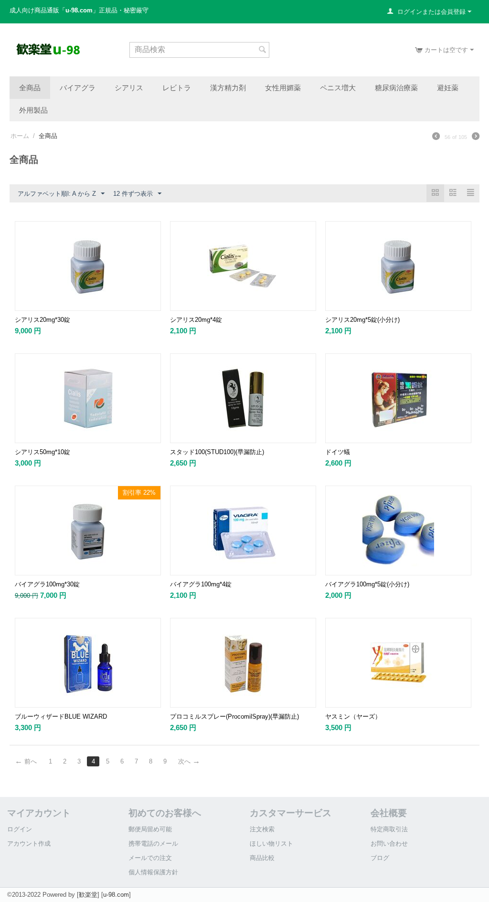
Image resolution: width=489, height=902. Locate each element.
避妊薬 (447, 87)
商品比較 (262, 857)
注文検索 (262, 829)
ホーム (20, 135)
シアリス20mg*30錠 (42, 319)
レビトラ (176, 87)
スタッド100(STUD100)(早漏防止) (217, 452)
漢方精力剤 (228, 87)
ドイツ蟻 (337, 452)
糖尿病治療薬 (396, 87)
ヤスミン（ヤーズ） (353, 716)
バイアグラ (78, 87)
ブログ (380, 857)
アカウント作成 (29, 843)
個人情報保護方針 (153, 872)
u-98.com (116, 894)
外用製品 (33, 110)
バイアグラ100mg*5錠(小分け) (367, 584)
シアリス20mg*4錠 (196, 319)
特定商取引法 (389, 829)
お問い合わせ (389, 843)
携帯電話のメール (153, 843)
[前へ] (436, 137)
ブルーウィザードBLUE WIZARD (61, 716)
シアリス (129, 87)
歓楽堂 (88, 894)
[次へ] (475, 137)
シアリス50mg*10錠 (42, 452)
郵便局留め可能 (150, 829)
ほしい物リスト (271, 843)
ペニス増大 (338, 87)
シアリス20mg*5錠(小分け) (362, 319)
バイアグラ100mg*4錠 (201, 584)
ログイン (19, 829)
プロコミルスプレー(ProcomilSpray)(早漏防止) (234, 716)
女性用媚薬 (283, 87)
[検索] (262, 50)
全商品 (30, 87)
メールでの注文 (150, 857)
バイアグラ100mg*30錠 (47, 584)
